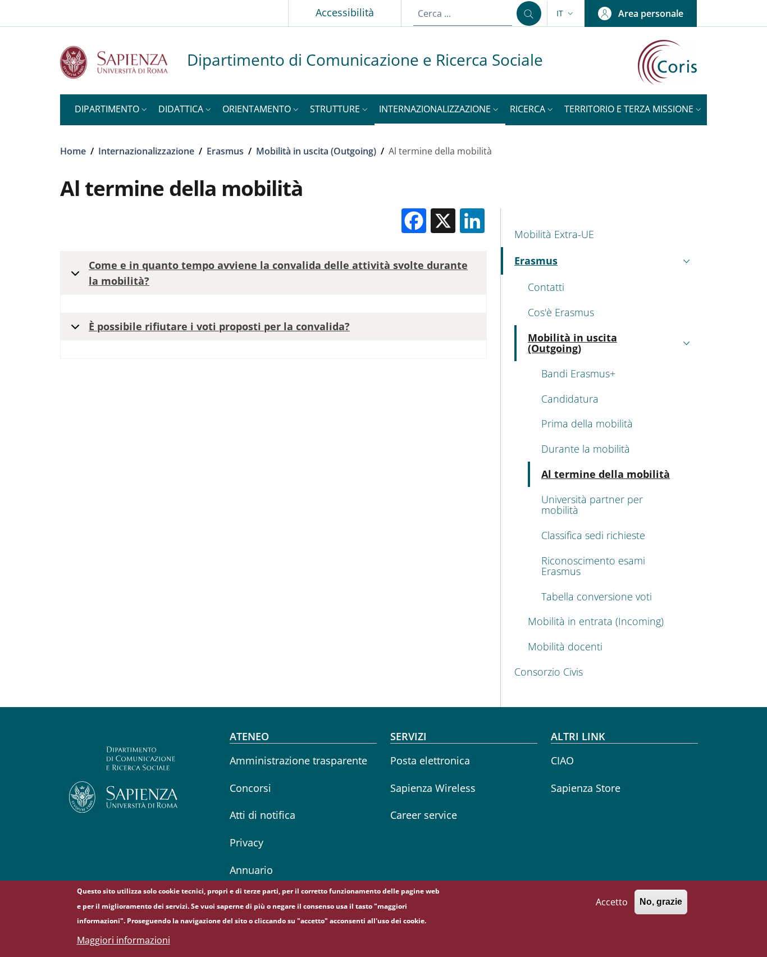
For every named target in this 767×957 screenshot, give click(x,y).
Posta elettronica (430, 760)
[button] (566, 13)
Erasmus (225, 151)
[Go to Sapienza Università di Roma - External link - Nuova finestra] (123, 62)
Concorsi (250, 788)
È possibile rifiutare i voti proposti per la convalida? (219, 326)
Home (73, 151)
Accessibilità (345, 12)
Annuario (251, 870)
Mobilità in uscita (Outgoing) (316, 151)
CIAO (562, 760)
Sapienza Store (585, 788)
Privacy (246, 842)
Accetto (612, 901)
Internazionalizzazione (146, 151)
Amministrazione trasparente (298, 760)
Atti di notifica (262, 815)
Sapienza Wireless (433, 788)
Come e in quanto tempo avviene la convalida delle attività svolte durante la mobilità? (278, 273)
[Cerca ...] (529, 13)
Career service (423, 815)
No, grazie (661, 901)
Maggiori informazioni (123, 940)
